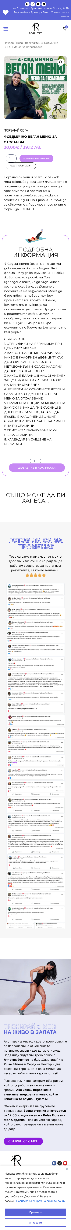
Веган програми (27, 43)
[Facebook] (27, 4)
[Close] (67, 1169)
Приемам (35, 1212)
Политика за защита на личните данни (40, 1200)
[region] (35, 1198)
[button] (6, 29)
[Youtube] (38, 4)
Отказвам (35, 1222)
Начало (9, 43)
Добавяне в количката (36, 158)
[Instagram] (32, 4)
